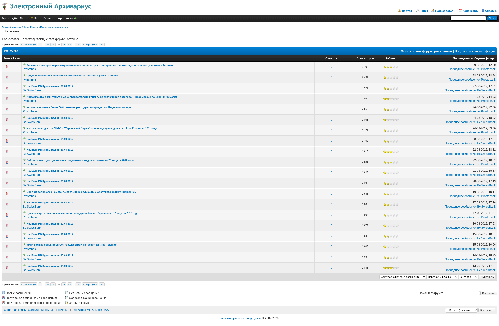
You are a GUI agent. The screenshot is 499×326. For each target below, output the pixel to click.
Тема (7, 58)
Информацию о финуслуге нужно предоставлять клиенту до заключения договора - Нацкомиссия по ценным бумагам (102, 96)
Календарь (470, 10)
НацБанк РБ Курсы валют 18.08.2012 (50, 202)
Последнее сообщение (469, 58)
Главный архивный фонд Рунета (20, 27)
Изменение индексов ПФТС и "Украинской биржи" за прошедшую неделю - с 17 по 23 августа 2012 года (92, 128)
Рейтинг (391, 58)
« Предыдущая (28, 44)
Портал (407, 10)
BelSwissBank (32, 90)
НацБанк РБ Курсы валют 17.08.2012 (50, 223)
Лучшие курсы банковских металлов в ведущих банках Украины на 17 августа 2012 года (82, 213)
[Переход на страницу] (102, 44)
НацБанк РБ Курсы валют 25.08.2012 (50, 117)
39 (64, 44)
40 (69, 44)
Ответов (331, 58)
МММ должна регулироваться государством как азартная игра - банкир (72, 244)
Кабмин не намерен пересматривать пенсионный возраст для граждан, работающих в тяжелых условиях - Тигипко (100, 65)
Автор (17, 58)
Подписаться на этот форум (475, 51)
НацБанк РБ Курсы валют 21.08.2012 (50, 181)
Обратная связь (15, 309)
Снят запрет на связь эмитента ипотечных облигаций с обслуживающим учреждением (81, 191)
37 (53, 44)
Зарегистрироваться (58, 18)
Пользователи (445, 10)
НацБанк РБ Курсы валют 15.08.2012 (50, 255)
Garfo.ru (33, 309)
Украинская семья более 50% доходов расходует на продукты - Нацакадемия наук (79, 107)
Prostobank (30, 69)
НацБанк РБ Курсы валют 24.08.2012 (50, 139)
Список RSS (100, 309)
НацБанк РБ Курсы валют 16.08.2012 (50, 234)
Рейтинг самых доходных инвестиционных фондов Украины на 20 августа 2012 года (80, 160)
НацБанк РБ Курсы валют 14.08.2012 (50, 266)
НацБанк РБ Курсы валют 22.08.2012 (50, 170)
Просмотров (365, 58)
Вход (37, 18)
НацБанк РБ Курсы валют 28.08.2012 (50, 86)
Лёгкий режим (81, 309)
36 (47, 44)
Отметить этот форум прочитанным (426, 51)
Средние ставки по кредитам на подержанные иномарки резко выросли (72, 75)
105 (78, 44)
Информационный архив (54, 27)
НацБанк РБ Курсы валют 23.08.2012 (50, 149)
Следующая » (90, 44)
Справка (491, 10)
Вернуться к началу (54, 309)
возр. (491, 58)
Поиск (423, 10)
